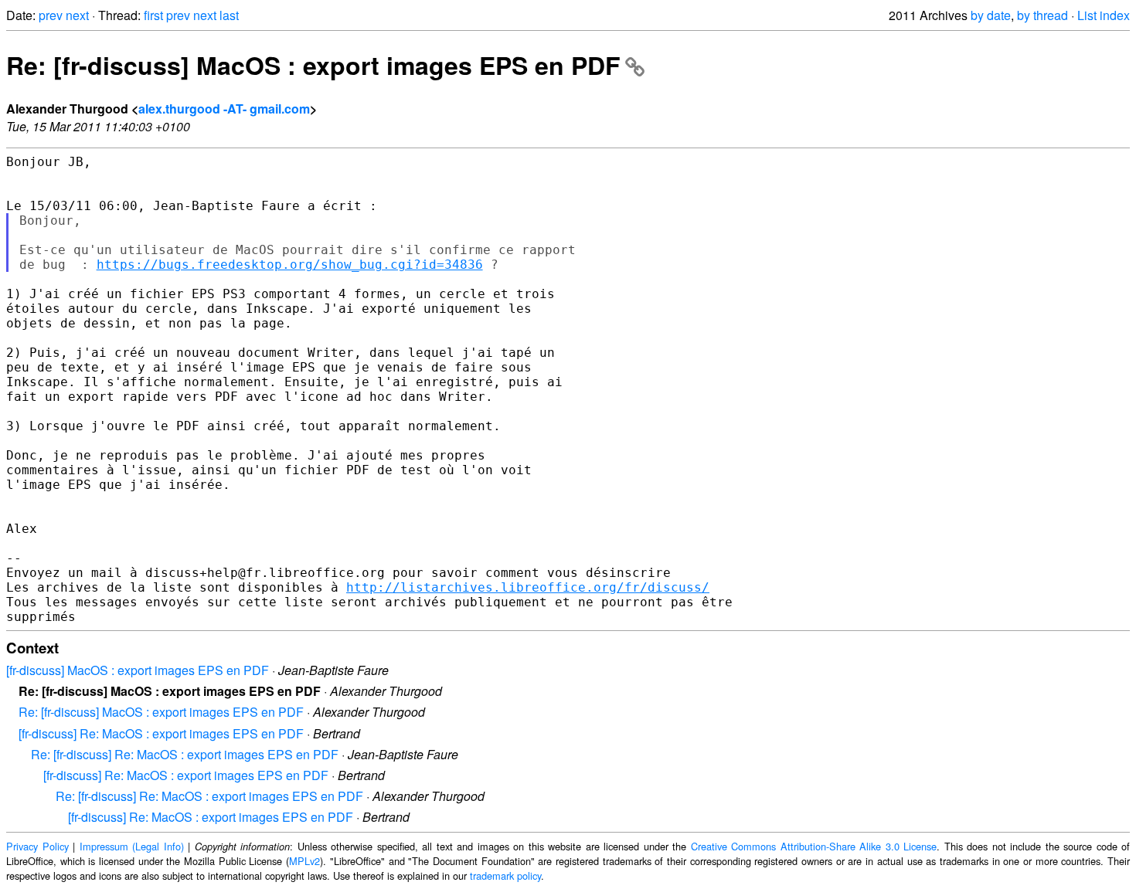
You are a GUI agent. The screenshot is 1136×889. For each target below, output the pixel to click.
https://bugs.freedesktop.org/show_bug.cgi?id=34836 (290, 264)
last (229, 15)
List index (1103, 15)
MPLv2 (304, 860)
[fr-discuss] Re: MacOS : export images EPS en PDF (161, 733)
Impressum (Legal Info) (132, 846)
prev (51, 15)
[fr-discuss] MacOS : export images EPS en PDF (137, 670)
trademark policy (505, 875)
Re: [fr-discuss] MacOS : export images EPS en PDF (313, 65)
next (77, 15)
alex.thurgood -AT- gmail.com (224, 108)
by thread (1042, 15)
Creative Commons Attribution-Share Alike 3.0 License (814, 846)
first (153, 15)
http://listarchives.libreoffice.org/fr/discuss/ (527, 587)
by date (991, 15)
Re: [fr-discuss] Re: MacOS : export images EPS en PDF (184, 754)
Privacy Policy (37, 846)
